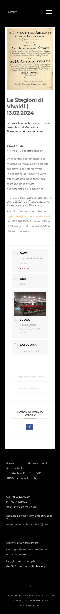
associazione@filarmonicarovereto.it (29, 517)
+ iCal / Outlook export (31, 388)
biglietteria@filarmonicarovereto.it (28, 216)
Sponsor (20, 554)
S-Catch (28, 595)
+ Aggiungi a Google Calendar (30, 376)
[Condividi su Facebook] (29, 427)
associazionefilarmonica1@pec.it (29, 524)
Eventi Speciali (30, 351)
